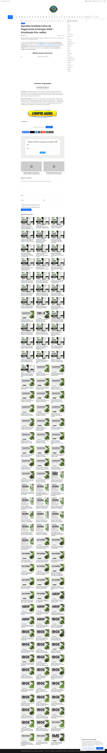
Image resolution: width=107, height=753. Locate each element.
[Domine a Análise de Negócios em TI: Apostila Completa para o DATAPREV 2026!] (42, 595)
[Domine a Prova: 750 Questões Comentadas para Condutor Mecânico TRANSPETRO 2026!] (27, 341)
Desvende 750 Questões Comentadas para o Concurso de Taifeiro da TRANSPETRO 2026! (42, 361)
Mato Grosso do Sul (71, 43)
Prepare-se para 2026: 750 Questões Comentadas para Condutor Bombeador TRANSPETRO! (42, 347)
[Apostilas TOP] (53, 9)
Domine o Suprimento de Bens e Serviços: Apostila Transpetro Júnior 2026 (27, 388)
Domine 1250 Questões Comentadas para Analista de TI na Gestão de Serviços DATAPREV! (57, 494)
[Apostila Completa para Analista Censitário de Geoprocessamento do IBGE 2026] (42, 684)
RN (64, 16)
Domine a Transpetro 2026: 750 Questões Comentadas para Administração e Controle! (27, 294)
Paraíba (69, 50)
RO (69, 16)
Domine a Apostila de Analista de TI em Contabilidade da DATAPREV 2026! (27, 573)
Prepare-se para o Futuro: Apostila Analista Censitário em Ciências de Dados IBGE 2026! (42, 729)
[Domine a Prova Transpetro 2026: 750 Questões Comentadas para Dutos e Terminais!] (57, 327)
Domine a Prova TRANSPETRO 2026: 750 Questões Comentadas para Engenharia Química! (42, 255)
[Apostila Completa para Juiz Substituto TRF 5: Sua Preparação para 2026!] (42, 314)
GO (35, 16)
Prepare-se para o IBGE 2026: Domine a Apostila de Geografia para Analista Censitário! (57, 690)
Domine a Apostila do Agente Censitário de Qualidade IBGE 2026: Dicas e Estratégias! (57, 626)
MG (46, 16)
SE (79, 16)
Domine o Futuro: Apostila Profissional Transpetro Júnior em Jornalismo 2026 (57, 428)
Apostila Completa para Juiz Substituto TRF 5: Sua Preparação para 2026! (42, 320)
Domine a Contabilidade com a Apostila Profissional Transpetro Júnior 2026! (42, 441)
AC (14, 16)
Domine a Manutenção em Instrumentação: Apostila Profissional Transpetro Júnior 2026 (57, 401)
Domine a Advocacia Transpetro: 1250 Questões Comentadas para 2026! (41, 306)
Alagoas (69, 25)
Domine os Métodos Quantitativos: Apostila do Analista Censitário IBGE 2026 (42, 651)
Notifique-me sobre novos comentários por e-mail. (31, 204)
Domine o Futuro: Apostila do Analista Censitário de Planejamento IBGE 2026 (57, 651)
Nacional (10, 16)
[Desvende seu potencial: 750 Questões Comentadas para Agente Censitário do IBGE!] (57, 475)
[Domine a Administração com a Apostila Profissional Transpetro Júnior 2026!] (42, 475)
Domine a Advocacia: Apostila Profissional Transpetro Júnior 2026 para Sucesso (27, 480)
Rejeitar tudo (92, 748)
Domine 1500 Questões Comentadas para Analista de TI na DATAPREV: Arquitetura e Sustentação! (42, 494)
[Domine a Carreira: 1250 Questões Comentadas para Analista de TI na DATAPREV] (42, 515)
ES (32, 16)
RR (72, 16)
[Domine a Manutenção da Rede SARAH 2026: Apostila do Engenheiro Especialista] (57, 723)
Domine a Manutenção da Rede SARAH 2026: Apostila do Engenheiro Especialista (57, 729)
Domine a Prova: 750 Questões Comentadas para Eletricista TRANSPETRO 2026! (57, 281)
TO (82, 16)
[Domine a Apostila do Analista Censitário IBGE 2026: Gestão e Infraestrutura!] (27, 684)
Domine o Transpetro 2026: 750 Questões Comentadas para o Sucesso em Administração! (27, 306)
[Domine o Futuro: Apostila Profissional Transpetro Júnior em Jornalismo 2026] (57, 422)
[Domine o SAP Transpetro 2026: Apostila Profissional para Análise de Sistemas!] (27, 449)
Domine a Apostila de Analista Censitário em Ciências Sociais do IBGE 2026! (27, 639)
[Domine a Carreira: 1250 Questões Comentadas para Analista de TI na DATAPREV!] (42, 527)
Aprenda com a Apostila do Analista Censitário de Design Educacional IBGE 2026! (42, 639)
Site (44, 200)
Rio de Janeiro (70, 57)
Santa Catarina (70, 65)
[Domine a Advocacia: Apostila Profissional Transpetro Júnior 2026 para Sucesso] (27, 475)
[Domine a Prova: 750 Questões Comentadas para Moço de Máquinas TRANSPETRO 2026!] (27, 355)
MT (41, 16)
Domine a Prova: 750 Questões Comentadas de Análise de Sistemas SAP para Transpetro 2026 (57, 268)
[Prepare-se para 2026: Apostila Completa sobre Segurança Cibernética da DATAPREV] (42, 581)
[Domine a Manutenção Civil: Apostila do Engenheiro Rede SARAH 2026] (42, 737)
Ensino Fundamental (40, 45)
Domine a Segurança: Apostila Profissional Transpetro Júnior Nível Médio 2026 (57, 374)
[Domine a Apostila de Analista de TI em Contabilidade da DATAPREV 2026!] (27, 567)
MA (38, 16)
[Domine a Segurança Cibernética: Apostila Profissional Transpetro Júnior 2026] (57, 436)
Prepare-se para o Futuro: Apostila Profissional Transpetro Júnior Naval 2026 (57, 388)
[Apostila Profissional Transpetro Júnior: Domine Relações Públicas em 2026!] (27, 436)
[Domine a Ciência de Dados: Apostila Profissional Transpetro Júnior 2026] (27, 462)
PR (54, 16)
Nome (22, 195)
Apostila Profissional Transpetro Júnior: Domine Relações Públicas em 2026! (26, 441)
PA (49, 16)
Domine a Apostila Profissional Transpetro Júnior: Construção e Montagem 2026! (42, 388)
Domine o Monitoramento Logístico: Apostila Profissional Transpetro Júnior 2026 (27, 400)
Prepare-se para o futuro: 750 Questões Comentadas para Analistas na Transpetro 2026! (42, 294)
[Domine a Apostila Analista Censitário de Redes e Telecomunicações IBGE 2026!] (42, 658)
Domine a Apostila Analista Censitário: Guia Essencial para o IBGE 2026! (57, 704)
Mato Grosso (70, 41)
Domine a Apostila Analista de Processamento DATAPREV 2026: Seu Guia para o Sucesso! (42, 547)
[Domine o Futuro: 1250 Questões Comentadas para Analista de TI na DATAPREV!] (27, 487)
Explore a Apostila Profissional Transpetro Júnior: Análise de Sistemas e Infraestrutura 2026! (42, 468)
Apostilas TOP (24, 35)
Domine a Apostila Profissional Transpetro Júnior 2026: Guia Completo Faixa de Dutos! (27, 428)
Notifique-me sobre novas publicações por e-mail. (31, 207)
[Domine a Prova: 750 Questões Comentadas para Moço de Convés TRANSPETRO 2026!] (57, 341)
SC (74, 16)
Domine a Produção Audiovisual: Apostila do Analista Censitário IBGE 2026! (27, 664)
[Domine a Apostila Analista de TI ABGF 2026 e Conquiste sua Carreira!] (27, 608)
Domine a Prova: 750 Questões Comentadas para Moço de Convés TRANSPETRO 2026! (57, 347)
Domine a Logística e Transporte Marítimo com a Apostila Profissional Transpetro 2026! (41, 428)
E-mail (22, 200)
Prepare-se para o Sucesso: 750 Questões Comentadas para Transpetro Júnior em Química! (27, 281)
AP (19, 16)
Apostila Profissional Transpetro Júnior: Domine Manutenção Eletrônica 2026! (27, 414)
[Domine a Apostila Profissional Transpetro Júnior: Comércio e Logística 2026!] (57, 449)
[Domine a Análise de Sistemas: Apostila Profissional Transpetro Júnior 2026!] (42, 449)
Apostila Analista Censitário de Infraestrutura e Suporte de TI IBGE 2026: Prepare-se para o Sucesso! (57, 677)
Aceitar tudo (100, 748)
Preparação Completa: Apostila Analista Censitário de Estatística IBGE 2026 (27, 704)
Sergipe (69, 69)
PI (59, 16)
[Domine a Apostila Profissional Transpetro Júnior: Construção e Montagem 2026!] (42, 382)
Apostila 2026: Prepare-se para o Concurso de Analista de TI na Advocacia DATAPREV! (42, 573)
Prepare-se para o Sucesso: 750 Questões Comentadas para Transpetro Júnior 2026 (57, 226)
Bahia (69, 31)
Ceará (69, 32)
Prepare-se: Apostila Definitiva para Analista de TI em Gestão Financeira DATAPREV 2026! (42, 561)
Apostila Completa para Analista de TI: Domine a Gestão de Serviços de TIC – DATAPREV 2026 (57, 588)
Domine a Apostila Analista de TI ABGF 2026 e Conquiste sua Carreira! (27, 613)
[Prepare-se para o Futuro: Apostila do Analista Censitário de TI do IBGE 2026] (57, 658)
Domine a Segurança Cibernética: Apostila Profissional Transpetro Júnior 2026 (57, 442)
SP (77, 16)
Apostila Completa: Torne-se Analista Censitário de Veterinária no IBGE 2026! (57, 639)
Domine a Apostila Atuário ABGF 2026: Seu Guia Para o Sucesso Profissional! (42, 613)
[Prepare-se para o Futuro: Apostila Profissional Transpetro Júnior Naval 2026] (57, 382)
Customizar (85, 748)
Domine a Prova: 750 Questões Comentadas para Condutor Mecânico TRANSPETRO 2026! (27, 347)
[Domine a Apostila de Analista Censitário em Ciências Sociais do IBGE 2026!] (27, 633)
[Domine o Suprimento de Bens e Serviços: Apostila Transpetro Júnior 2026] (27, 382)
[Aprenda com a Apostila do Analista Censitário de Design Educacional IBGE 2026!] (42, 633)
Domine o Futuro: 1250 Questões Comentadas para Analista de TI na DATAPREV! (27, 493)
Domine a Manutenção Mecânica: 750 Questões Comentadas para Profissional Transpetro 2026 (57, 307)
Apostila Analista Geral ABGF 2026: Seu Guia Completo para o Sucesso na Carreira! (42, 626)
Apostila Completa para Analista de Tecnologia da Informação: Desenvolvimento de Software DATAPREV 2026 (57, 574)
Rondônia (69, 62)
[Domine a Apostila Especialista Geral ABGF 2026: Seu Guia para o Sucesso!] (27, 620)
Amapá (69, 27)
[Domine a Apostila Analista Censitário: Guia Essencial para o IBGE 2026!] (57, 698)
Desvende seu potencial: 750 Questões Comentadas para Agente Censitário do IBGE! (57, 480)
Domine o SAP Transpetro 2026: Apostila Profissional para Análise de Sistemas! (27, 455)
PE (56, 16)
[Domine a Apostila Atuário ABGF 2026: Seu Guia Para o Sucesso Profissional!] (42, 608)
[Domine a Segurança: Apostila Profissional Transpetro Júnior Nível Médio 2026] (57, 368)
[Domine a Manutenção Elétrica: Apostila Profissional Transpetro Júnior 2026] (42, 408)
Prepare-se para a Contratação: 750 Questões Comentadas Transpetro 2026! (42, 226)
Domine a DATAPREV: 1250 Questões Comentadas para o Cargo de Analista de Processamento (27, 548)
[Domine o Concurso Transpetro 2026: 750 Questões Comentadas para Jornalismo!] (42, 262)
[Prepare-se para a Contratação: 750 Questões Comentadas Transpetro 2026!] (42, 221)
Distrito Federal (70, 34)
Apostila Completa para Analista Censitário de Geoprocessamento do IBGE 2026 (42, 691)
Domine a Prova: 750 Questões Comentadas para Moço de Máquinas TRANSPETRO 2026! (27, 360)
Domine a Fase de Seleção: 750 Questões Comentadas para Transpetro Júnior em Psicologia (27, 240)
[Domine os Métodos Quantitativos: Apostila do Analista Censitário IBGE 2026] (42, 645)
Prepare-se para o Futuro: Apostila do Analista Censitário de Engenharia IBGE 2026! (42, 704)
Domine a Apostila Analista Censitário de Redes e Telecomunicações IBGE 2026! (42, 664)
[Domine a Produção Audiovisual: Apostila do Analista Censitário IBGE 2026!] (27, 658)
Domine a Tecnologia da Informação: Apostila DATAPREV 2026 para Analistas (27, 587)
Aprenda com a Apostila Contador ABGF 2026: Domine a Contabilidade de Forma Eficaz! (57, 613)
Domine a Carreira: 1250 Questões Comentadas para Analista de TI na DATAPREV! (42, 533)
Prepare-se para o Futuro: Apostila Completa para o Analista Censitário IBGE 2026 (27, 676)
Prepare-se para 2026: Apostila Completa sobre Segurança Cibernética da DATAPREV (42, 587)
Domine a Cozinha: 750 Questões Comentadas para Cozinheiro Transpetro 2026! (57, 360)
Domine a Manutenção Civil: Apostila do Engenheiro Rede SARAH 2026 (42, 743)
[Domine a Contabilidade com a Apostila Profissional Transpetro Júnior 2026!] (42, 436)
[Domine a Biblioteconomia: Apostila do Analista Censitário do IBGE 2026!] (57, 711)
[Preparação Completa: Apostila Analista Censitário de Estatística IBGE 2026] (27, 698)
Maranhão (69, 39)
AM (22, 16)
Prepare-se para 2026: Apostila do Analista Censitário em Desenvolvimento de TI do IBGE (27, 717)
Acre (68, 24)
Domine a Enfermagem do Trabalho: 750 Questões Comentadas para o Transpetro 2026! (57, 255)
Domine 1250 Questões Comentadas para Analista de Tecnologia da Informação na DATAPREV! (57, 534)
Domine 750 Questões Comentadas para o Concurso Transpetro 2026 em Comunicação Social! (27, 268)
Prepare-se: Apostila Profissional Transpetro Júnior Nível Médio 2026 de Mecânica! (27, 320)
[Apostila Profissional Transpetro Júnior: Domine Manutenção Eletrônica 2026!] (27, 408)
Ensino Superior (54, 45)
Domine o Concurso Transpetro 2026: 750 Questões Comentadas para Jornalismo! (42, 267)
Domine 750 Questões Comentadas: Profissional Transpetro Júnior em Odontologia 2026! (41, 241)
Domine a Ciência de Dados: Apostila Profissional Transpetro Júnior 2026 (26, 468)
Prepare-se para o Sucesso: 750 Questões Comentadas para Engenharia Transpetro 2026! (27, 333)
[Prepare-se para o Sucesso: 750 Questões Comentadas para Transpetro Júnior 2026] (57, 221)
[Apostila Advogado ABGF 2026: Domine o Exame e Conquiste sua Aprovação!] (57, 595)
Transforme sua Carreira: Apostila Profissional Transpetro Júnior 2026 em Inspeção (56, 415)
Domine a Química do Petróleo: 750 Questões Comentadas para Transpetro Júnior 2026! (42, 281)
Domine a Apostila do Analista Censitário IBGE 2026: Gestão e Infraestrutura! (27, 690)
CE (27, 16)
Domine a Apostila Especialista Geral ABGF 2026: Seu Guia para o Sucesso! (27, 626)
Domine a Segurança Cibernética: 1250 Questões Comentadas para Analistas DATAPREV (27, 508)
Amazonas (69, 29)
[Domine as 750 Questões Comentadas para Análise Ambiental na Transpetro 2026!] (57, 288)
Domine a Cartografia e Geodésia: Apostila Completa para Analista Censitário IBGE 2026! (27, 730)
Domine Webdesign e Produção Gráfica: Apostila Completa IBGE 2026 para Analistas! (27, 651)
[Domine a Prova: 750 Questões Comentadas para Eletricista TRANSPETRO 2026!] (57, 275)
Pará (68, 48)
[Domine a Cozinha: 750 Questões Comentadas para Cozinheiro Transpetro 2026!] (57, 355)
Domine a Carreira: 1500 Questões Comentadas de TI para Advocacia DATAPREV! (27, 520)
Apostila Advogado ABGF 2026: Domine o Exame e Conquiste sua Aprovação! (57, 601)
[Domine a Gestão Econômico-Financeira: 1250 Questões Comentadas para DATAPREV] (27, 527)
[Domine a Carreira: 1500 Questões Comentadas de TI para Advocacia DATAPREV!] (27, 515)
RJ (61, 16)
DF (30, 16)
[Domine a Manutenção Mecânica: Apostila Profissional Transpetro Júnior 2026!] (42, 395)
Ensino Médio (47, 45)
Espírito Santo (70, 36)
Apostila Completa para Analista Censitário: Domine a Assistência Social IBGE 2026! (42, 717)
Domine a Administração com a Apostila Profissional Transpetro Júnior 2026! (42, 480)
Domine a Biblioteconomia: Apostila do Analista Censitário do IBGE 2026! (57, 717)
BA (24, 16)
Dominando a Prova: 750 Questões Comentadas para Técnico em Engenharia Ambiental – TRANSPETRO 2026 (27, 227)
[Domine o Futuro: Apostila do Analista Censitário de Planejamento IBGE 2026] (57, 645)
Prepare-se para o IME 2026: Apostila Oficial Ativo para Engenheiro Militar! (57, 743)
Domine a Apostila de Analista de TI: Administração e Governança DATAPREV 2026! (27, 561)
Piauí (68, 55)
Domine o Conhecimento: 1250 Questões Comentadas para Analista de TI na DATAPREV (42, 507)
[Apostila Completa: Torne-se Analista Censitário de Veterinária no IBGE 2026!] (57, 633)
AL (16, 16)
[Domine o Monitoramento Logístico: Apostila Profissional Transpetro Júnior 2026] (27, 395)
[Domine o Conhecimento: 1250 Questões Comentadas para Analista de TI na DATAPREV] (42, 501)
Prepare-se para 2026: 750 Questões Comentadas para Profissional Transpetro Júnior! (42, 333)
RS (66, 16)
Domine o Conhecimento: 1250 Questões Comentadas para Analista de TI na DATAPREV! (57, 507)
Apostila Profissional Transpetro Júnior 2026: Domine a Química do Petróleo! (42, 374)
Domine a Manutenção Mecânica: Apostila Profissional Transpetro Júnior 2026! (42, 400)
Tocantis (69, 70)
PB (51, 16)
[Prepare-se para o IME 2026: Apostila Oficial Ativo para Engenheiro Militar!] (57, 737)
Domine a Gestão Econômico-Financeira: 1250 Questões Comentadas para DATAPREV (27, 533)
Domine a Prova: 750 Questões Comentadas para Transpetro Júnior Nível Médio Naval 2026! (57, 320)
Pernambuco (70, 53)
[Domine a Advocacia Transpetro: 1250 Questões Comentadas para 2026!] (42, 301)
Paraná (69, 51)
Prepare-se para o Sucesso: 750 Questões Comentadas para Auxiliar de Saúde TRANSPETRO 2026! (27, 375)
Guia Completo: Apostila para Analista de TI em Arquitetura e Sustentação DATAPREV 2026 (27, 601)
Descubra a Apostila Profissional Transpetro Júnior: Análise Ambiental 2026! (57, 468)
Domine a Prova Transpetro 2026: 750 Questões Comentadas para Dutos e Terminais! (56, 334)
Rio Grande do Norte (71, 58)
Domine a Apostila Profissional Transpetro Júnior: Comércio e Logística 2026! (57, 455)
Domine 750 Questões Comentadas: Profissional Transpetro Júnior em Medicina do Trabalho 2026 (27, 255)
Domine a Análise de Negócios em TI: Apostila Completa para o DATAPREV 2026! (42, 601)
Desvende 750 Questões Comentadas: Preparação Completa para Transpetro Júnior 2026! (56, 241)
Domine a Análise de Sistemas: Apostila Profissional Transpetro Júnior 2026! (42, 455)
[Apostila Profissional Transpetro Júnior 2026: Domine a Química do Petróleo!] (42, 368)
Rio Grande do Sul (71, 60)
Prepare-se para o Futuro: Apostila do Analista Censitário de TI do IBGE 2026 (57, 664)
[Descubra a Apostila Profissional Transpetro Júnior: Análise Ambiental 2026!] (57, 462)
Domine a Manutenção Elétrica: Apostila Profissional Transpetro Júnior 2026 (42, 414)
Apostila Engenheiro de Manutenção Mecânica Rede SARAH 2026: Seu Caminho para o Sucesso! (27, 744)
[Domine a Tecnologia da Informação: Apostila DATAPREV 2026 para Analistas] (27, 581)
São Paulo (69, 67)
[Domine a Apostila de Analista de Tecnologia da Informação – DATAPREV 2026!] (57, 541)
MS (43, 16)
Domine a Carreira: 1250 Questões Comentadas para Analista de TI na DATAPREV (42, 520)
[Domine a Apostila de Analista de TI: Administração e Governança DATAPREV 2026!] (27, 555)
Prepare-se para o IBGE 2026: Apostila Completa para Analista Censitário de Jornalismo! (42, 677)
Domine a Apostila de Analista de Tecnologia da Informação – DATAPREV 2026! (57, 547)
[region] (92, 744)
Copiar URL (49, 127)
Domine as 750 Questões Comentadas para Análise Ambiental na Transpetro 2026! (57, 294)
